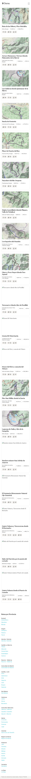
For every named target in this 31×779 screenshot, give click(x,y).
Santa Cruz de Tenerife (7, 732)
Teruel (3, 635)
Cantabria (4, 766)
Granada (3, 758)
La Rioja (3, 772)
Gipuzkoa (4, 622)
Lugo (2, 726)
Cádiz (3, 760)
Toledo (3, 646)
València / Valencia (6, 709)
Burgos (3, 685)
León (2, 682)
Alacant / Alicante (6, 714)
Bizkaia (3, 624)
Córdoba (3, 746)
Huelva (3, 753)
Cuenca (3, 655)
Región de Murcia (6, 738)
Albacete (3, 649)
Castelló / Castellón (6, 711)
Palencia (3, 687)
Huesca (3, 632)
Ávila (2, 678)
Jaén (2, 744)
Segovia (3, 680)
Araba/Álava (4, 620)
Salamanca (4, 675)
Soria (2, 673)
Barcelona (4, 703)
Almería (3, 748)
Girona (3, 701)
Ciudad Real (4, 651)
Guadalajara (4, 653)
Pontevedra (4, 722)
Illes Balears (4, 693)
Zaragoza (4, 630)
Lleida (3, 699)
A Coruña (3, 719)
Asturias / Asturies (6, 640)
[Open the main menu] (29, 3)
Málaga (3, 751)
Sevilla (3, 755)
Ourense (3, 724)
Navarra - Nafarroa (6, 661)
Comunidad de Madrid (7, 667)
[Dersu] (5, 3)
